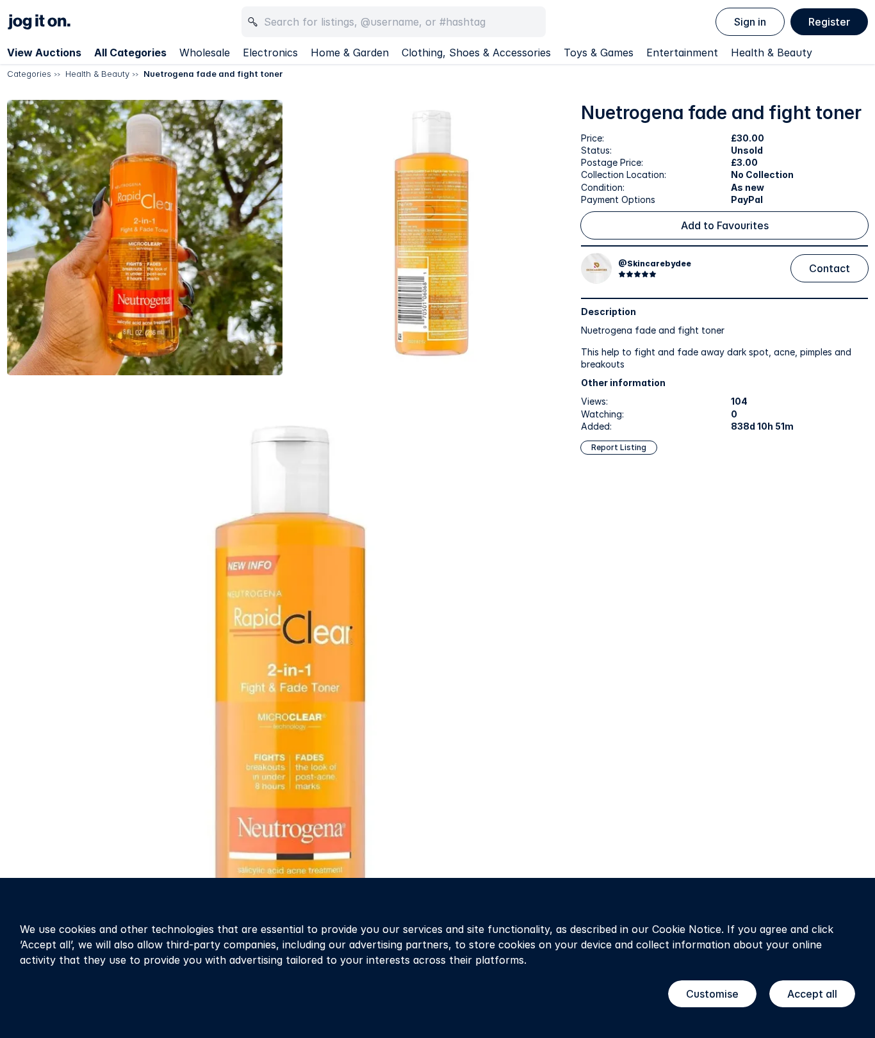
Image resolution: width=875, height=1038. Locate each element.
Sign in (750, 21)
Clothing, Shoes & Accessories (476, 52)
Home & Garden (350, 52)
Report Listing (618, 447)
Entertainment (682, 52)
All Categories (130, 52)
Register (829, 21)
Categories (29, 74)
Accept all (812, 993)
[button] (144, 237)
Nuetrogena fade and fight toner (212, 74)
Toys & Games (599, 52)
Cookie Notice (686, 929)
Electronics (270, 52)
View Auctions (44, 52)
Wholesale (204, 52)
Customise (712, 993)
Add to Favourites (725, 225)
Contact (829, 268)
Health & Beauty (771, 52)
